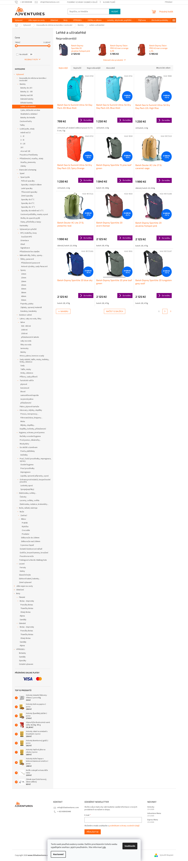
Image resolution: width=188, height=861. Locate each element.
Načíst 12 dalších (114, 311)
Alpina (22, 616)
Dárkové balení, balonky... (29, 578)
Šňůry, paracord (27, 259)
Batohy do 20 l (26, 88)
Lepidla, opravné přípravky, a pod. (34, 476)
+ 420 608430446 (64, 811)
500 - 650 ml (26, 326)
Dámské (22, 623)
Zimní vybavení (25, 582)
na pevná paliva (26, 399)
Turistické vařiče (27, 380)
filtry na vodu (25, 344)
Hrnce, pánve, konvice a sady (32, 355)
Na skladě (25, 54)
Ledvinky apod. (26, 485)
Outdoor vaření (25, 315)
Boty (18, 593)
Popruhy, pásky (26, 303)
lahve (22, 322)
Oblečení (20, 589)
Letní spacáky (27, 188)
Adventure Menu (154, 813)
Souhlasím (130, 846)
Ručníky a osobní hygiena (30, 436)
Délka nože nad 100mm (30, 541)
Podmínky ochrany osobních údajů (82, 2)
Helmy (22, 571)
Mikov (23, 519)
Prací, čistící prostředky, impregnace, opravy (35, 459)
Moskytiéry (24, 443)
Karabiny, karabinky (28, 311)
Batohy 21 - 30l (26, 91)
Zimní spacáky (27, 195)
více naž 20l (25, 151)
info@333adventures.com (68, 807)
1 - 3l (22, 136)
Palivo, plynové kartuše (29, 406)
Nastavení (58, 854)
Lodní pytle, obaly (27, 128)
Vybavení (20, 74)
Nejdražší (77, 68)
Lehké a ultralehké (28, 106)
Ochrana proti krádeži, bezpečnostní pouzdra (35, 480)
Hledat (114, 11)
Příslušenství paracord (30, 262)
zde (104, 847)
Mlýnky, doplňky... (27, 425)
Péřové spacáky (28, 181)
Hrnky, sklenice (26, 373)
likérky (23, 352)
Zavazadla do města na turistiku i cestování (32, 79)
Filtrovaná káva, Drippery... (31, 417)
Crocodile (26, 530)
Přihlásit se (93, 832)
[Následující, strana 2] (164, 311)
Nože (22, 511)
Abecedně (110, 68)
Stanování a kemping (27, 169)
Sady (22, 365)
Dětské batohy (26, 102)
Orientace (24, 240)
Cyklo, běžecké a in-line (30, 110)
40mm (23, 296)
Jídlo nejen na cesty (24, 586)
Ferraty (23, 567)
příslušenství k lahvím (30, 337)
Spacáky (22, 660)
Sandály (23, 619)
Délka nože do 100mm (30, 537)
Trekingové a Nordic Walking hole (33, 560)
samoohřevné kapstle (29, 395)
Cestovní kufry (26, 121)
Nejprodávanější (93, 68)
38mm (23, 292)
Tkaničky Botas (26, 608)
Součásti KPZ (26, 236)
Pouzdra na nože (27, 556)
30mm (23, 288)
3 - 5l (22, 140)
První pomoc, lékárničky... (30, 440)
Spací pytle (25, 177)
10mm (23, 274)
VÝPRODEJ (20, 649)
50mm (23, 300)
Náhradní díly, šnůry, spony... (31, 255)
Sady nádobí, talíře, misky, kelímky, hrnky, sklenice (34, 360)
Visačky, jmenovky (28, 162)
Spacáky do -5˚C (28, 207)
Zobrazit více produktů (113, 60)
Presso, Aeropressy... (29, 414)
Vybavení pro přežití (28, 229)
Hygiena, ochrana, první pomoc (32, 432)
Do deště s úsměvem (28, 447)
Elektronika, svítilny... (27, 493)
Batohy (23, 84)
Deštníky (24, 455)
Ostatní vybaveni (26, 664)
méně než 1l (25, 132)
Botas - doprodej (27, 601)
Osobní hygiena (26, 464)
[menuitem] (18, 20)
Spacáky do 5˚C (27, 199)
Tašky (22, 125)
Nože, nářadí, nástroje (28, 508)
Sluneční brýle (25, 575)
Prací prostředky (27, 468)
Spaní (22, 173)
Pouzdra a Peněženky (29, 154)
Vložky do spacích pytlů (30, 218)
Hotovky (150, 807)
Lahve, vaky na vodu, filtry (30, 318)
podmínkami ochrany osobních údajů (124, 825)
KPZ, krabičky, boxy (28, 233)
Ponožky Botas (26, 604)
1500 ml (24, 333)
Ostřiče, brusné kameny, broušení (34, 552)
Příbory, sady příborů (28, 376)
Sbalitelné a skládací (28, 114)
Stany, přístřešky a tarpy (30, 222)
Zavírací (23, 515)
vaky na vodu (25, 341)
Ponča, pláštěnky (27, 451)
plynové (23, 384)
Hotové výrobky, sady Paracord (34, 266)
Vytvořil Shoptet (166, 855)
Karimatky (24, 225)
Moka (22, 421)
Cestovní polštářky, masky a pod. (34, 214)
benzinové (24, 388)
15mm (23, 277)
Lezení (21, 563)
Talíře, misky (25, 369)
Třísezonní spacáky (29, 192)
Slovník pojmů (109, 2)
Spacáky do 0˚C (27, 203)
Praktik (25, 522)
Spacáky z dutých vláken (31, 184)
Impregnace (25, 472)
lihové (22, 391)
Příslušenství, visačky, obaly (31, 158)
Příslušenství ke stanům (30, 251)
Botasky (22, 653)
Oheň (22, 244)
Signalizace (25, 247)
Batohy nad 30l (26, 95)
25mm (23, 285)
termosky (24, 348)
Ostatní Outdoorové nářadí (31, 549)
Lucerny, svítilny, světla (29, 500)
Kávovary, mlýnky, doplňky (31, 410)
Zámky (23, 166)
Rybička (25, 526)
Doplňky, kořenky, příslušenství (33, 428)
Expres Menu (152, 820)
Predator (25, 534)
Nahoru (64, 311)
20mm (23, 281)
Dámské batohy (26, 99)
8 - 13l (22, 143)
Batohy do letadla (27, 117)
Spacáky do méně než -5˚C (32, 210)
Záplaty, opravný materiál (31, 307)
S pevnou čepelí (27, 545)
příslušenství (25, 402)
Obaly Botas (25, 612)
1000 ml (24, 329)
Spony (23, 270)
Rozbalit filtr (31, 59)
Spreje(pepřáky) (27, 489)
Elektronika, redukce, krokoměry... (34, 504)
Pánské (22, 597)
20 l (21, 147)
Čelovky (23, 496)
